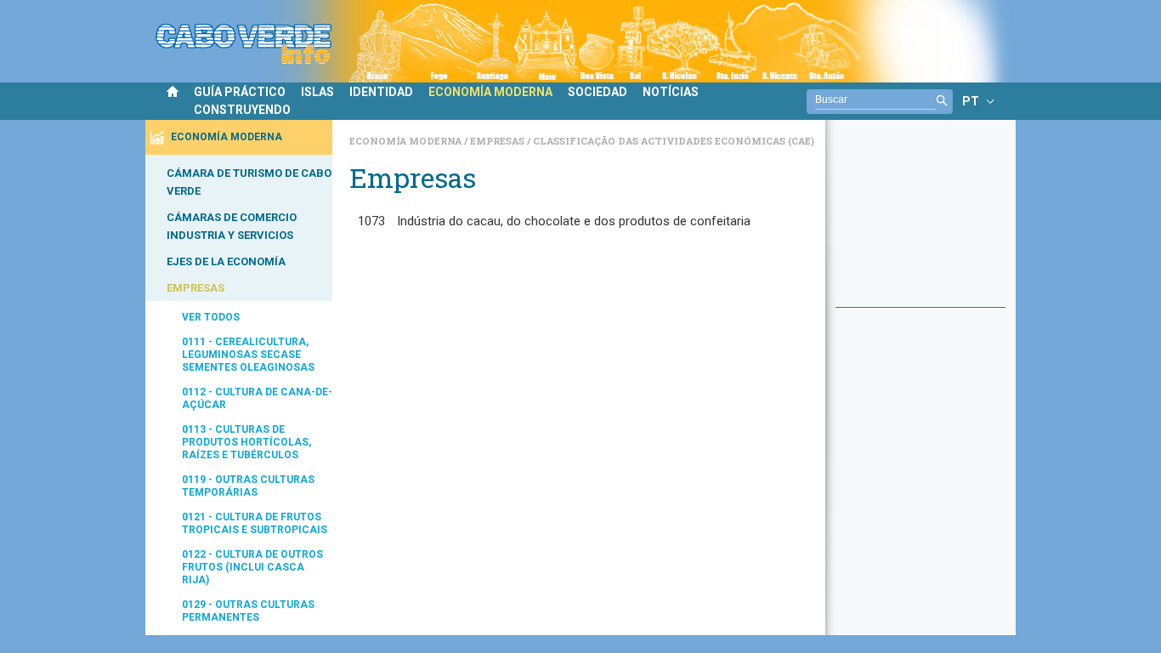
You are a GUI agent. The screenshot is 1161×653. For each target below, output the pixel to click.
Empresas (498, 140)
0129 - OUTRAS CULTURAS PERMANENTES (248, 611)
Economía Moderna (406, 140)
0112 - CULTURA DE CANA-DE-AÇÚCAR (257, 398)
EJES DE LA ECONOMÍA (226, 261)
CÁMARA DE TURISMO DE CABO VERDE (249, 182)
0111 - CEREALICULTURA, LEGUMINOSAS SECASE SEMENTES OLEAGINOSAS (248, 354)
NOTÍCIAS (671, 92)
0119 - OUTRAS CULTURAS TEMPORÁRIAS (248, 486)
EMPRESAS (195, 287)
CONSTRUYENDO (242, 109)
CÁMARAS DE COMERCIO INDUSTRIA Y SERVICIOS (232, 226)
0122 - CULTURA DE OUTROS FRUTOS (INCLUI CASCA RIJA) (252, 567)
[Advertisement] (920, 222)
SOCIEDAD (597, 92)
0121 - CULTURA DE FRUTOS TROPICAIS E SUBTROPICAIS (254, 523)
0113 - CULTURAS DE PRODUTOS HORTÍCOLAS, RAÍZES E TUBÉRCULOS (246, 442)
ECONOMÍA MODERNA (490, 92)
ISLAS (317, 92)
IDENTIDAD (381, 92)
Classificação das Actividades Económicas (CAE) (673, 140)
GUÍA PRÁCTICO (240, 92)
